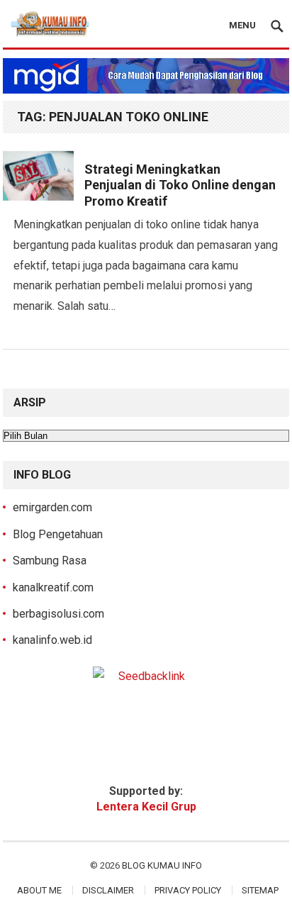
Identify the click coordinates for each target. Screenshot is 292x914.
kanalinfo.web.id (52, 640)
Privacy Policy (188, 890)
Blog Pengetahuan (58, 534)
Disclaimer (108, 890)
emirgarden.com (52, 507)
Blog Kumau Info (162, 865)
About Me (39, 890)
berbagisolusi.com (58, 613)
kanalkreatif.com (53, 587)
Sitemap (260, 890)
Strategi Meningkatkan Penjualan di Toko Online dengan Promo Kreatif (180, 185)
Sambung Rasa (49, 560)
